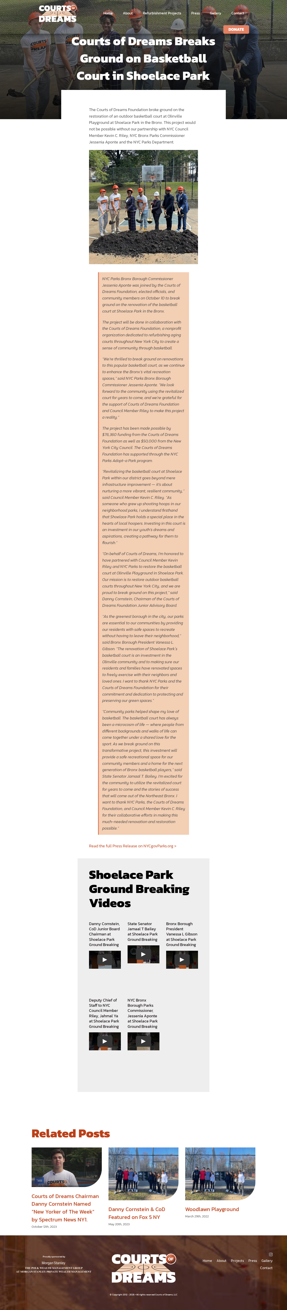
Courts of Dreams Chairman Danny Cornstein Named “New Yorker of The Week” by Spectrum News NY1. (65, 1207)
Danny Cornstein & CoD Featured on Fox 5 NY (137, 1213)
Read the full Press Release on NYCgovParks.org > (132, 846)
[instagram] (271, 1254)
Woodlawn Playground (212, 1209)
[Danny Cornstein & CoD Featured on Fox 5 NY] (144, 1173)
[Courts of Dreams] (57, 6)
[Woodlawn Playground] (220, 1173)
